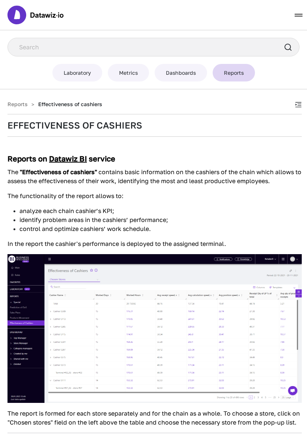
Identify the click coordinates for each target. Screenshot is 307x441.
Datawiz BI (68, 158)
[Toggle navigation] (298, 15)
